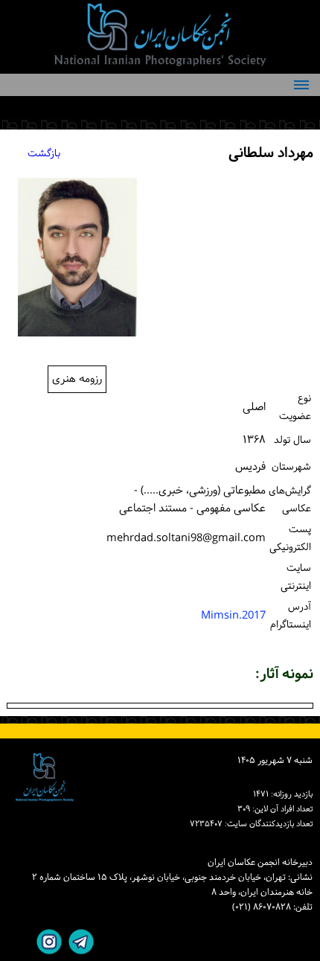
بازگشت (44, 153)
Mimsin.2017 (233, 616)
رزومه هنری (77, 379)
